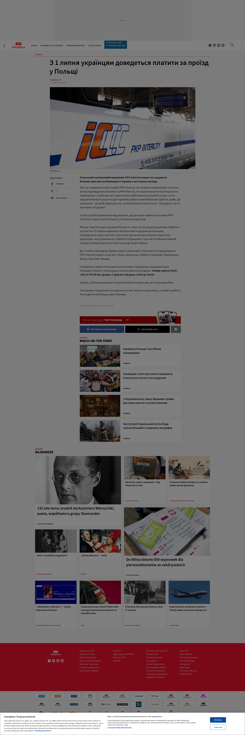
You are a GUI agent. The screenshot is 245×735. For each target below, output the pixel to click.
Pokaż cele (218, 727)
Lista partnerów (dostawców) (119, 728)
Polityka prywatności (42, 731)
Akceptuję (218, 720)
